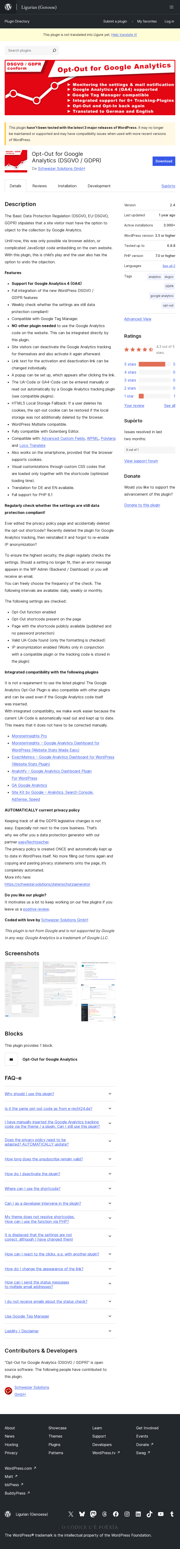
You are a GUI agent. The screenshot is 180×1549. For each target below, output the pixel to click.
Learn (97, 1428)
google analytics (161, 296)
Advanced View (137, 319)
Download (164, 161)
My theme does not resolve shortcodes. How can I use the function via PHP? (40, 1219)
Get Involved (147, 1428)
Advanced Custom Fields (63, 438)
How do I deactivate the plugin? (32, 1174)
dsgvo (169, 277)
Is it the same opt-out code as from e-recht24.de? (48, 1108)
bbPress (14, 1484)
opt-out (168, 305)
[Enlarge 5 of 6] (109, 990)
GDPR (169, 286)
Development (99, 186)
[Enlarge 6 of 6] (109, 1010)
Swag (143, 1452)
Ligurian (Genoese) (32, 1514)
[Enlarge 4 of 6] (109, 968)
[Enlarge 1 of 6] (32, 968)
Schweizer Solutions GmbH (61, 168)
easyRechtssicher (33, 842)
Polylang (108, 438)
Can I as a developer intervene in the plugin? (43, 1203)
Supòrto (168, 186)
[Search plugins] (54, 50)
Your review (134, 405)
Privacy (11, 1452)
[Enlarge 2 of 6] (71, 968)
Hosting (11, 1444)
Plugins (54, 1444)
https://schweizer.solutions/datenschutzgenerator (47, 884)
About (10, 1428)
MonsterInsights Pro (29, 736)
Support (99, 1436)
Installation (67, 186)
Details (15, 186)
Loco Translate (32, 445)
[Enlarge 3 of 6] (71, 994)
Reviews (39, 186)
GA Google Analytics (29, 785)
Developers (102, 1444)
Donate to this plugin (142, 505)
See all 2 (168, 266)
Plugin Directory (17, 21)
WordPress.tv (106, 1452)
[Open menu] (172, 7)
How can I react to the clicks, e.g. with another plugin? (52, 1254)
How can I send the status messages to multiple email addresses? (37, 1284)
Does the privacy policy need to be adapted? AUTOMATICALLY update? (37, 1142)
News (10, 1436)
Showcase (58, 1428)
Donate (145, 1444)
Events (142, 1436)
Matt (11, 1476)
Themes (55, 1436)
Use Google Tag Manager (27, 1316)
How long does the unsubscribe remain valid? (44, 1159)
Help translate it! (124, 35)
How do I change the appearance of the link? (44, 1269)
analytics (155, 277)
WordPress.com (21, 1468)
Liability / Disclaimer (22, 1331)
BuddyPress (17, 1493)
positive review (36, 909)
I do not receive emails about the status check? (46, 1301)
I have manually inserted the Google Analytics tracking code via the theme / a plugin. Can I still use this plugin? (52, 1124)
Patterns (56, 1452)
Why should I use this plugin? (29, 1094)
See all (169, 405)
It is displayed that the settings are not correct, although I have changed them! (39, 1237)
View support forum (141, 461)
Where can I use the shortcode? (32, 1188)
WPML (93, 438)
